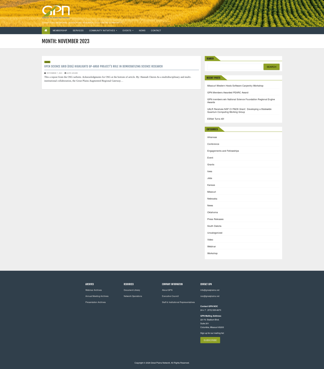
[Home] (46, 30)
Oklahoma (212, 212)
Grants (210, 164)
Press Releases (215, 219)
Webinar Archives (93, 290)
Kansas (211, 184)
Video (210, 239)
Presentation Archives (95, 302)
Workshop (212, 253)
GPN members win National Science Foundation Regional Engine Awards (241, 101)
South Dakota (214, 225)
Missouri (211, 191)
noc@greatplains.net (209, 296)
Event (210, 157)
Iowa (209, 171)
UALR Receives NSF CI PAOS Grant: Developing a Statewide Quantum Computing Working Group (239, 110)
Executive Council (170, 296)
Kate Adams (72, 73)
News (142, 30)
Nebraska (212, 198)
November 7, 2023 (55, 73)
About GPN (167, 290)
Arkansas (212, 137)
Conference (213, 143)
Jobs (209, 178)
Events (127, 30)
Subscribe (210, 340)
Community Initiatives (102, 30)
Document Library (132, 290)
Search (210, 58)
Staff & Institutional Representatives (178, 302)
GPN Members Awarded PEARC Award (227, 92)
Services (78, 30)
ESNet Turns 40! (215, 118)
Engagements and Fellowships (223, 150)
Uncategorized (214, 232)
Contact (156, 30)
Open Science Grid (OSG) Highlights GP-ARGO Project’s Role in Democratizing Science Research (103, 66)
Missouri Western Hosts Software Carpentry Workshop (235, 85)
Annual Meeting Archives (97, 296)
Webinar (211, 246)
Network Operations (133, 296)
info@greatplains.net (209, 290)
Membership (60, 30)
